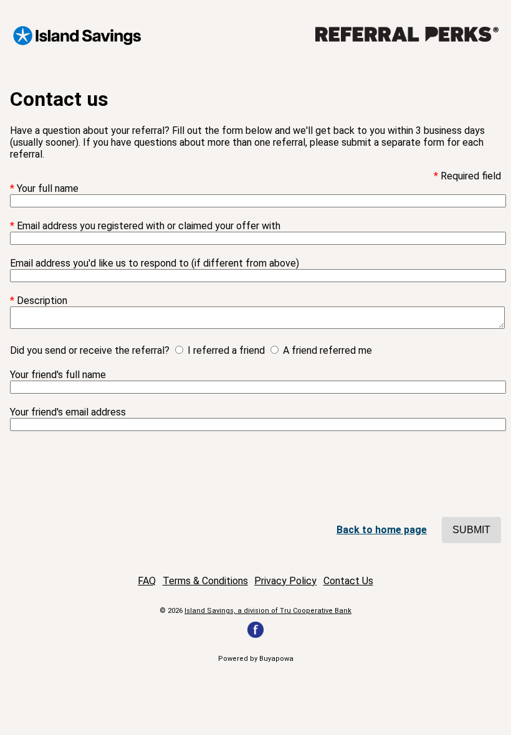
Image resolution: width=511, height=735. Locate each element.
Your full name (48, 188)
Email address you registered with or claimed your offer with (148, 226)
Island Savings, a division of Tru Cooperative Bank (267, 611)
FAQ (147, 581)
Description (42, 300)
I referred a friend (226, 350)
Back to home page (382, 530)
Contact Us (348, 581)
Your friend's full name (58, 375)
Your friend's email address (68, 412)
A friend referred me (327, 350)
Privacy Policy (285, 581)
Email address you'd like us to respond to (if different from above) (154, 263)
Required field (471, 176)
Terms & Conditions (205, 581)
